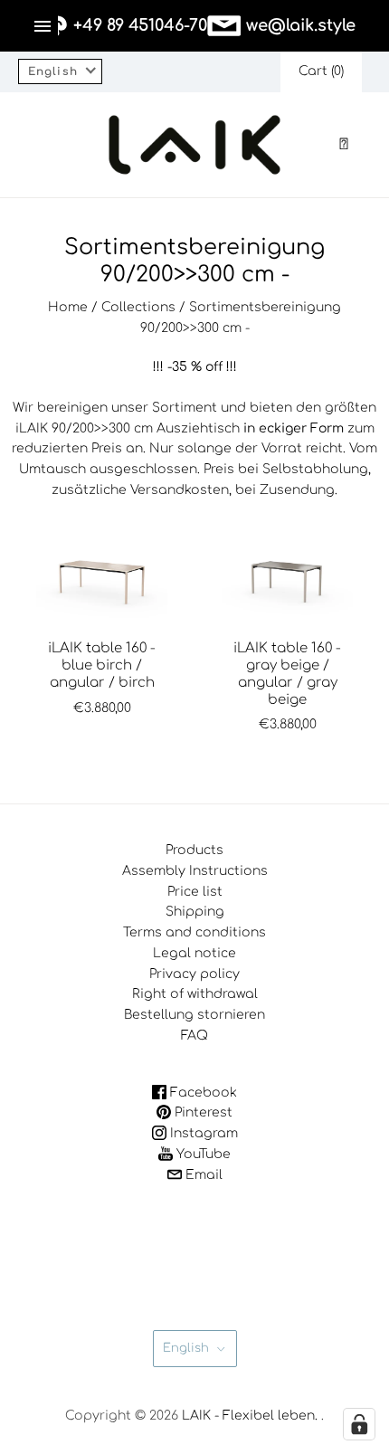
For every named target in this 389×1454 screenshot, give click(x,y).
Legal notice (194, 953)
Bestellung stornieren (194, 1015)
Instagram (202, 1133)
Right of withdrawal (195, 994)
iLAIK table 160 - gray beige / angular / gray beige (287, 674)
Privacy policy (194, 974)
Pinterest (201, 1112)
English (186, 1348)
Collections (138, 307)
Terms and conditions (194, 932)
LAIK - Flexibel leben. (250, 1415)
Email (202, 1175)
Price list (195, 891)
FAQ (194, 1035)
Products (194, 850)
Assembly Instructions (195, 871)
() (321, 71)
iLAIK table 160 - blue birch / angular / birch (102, 665)
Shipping (195, 911)
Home (68, 307)
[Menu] (42, 26)
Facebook (201, 1092)
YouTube (202, 1154)
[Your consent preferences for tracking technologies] (359, 1424)
